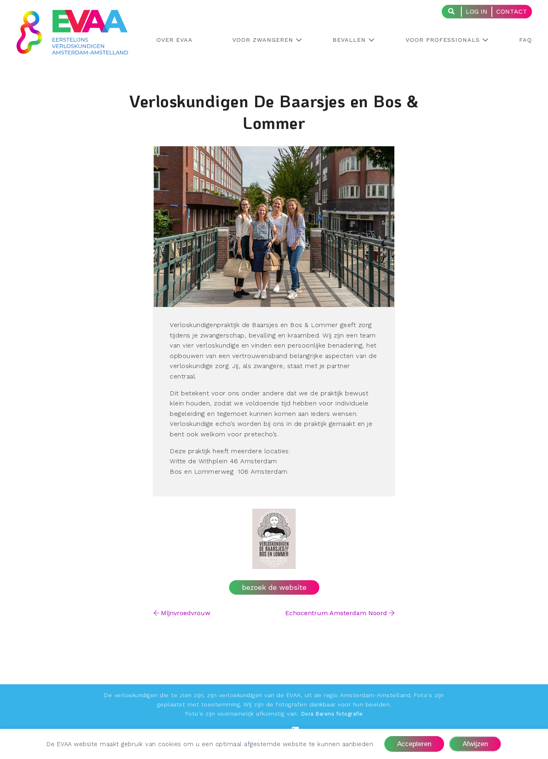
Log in (476, 11)
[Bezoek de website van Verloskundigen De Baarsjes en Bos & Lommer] (274, 564)
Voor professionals (443, 40)
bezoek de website (274, 587)
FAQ (525, 40)
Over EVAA (174, 40)
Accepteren (414, 743)
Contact (511, 11)
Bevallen (349, 40)
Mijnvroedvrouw (185, 613)
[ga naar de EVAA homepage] (72, 49)
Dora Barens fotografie (332, 714)
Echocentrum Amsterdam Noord (336, 613)
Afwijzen (475, 743)
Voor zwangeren (262, 40)
